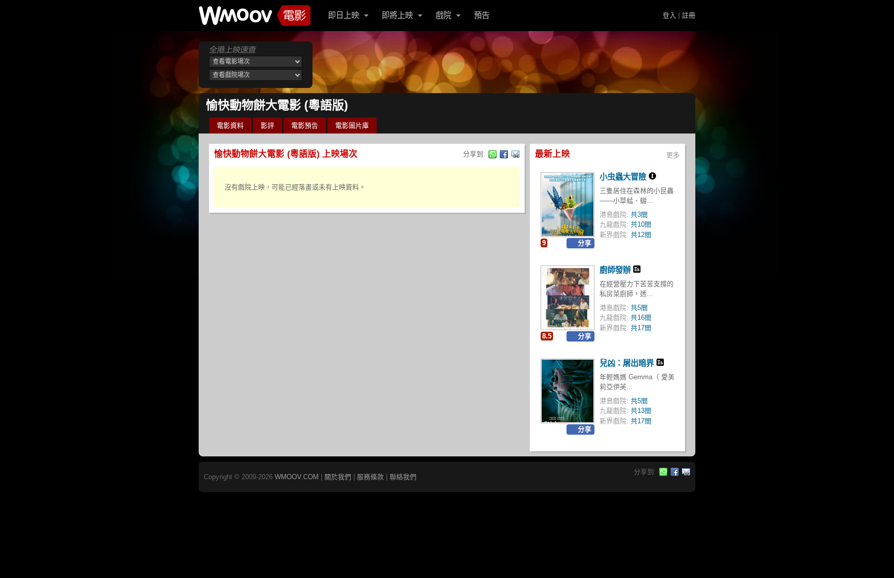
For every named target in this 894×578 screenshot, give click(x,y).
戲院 (443, 15)
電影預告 (304, 125)
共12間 (641, 235)
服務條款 (370, 477)
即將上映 (397, 15)
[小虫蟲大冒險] (567, 204)
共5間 (639, 308)
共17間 (641, 328)
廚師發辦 (615, 269)
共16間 (641, 317)
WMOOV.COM (297, 477)
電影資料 (230, 125)
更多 (673, 155)
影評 (267, 125)
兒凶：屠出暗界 (627, 363)
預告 (481, 15)
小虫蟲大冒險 (623, 176)
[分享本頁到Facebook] (504, 154)
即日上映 (343, 15)
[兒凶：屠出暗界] (567, 391)
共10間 (641, 224)
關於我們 (337, 477)
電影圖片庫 (352, 125)
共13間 (641, 410)
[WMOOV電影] (254, 15)
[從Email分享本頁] (515, 154)
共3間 (639, 214)
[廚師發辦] (567, 297)
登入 (669, 15)
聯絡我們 (403, 477)
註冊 (688, 15)
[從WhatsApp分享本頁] (492, 154)
